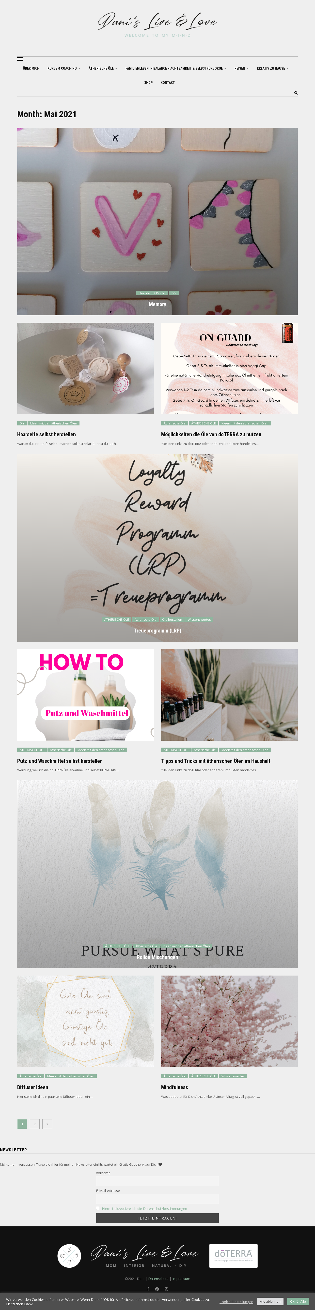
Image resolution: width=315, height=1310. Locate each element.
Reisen (240, 68)
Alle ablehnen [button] (270, 1301)
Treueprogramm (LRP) (157, 631)
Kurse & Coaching (62, 68)
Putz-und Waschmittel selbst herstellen (60, 761)
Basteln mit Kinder (152, 293)
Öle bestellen (172, 619)
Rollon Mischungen (157, 957)
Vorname (103, 1173)
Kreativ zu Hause (271, 68)
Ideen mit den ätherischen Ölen (53, 423)
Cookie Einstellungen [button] (236, 1301)
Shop (148, 83)
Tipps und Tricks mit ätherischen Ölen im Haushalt (215, 761)
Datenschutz (158, 1278)
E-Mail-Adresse (108, 1190)
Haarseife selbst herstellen (46, 434)
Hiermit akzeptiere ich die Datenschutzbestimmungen (144, 1208)
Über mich (31, 68)
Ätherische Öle (175, 423)
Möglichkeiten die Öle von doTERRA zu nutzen (211, 434)
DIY (174, 293)
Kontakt (168, 83)
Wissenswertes (199, 619)
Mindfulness (174, 1087)
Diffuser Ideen (32, 1087)
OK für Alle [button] (298, 1301)
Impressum (181, 1278)
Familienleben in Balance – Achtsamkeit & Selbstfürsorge (174, 68)
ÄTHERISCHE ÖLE (101, 68)
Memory (157, 304)
